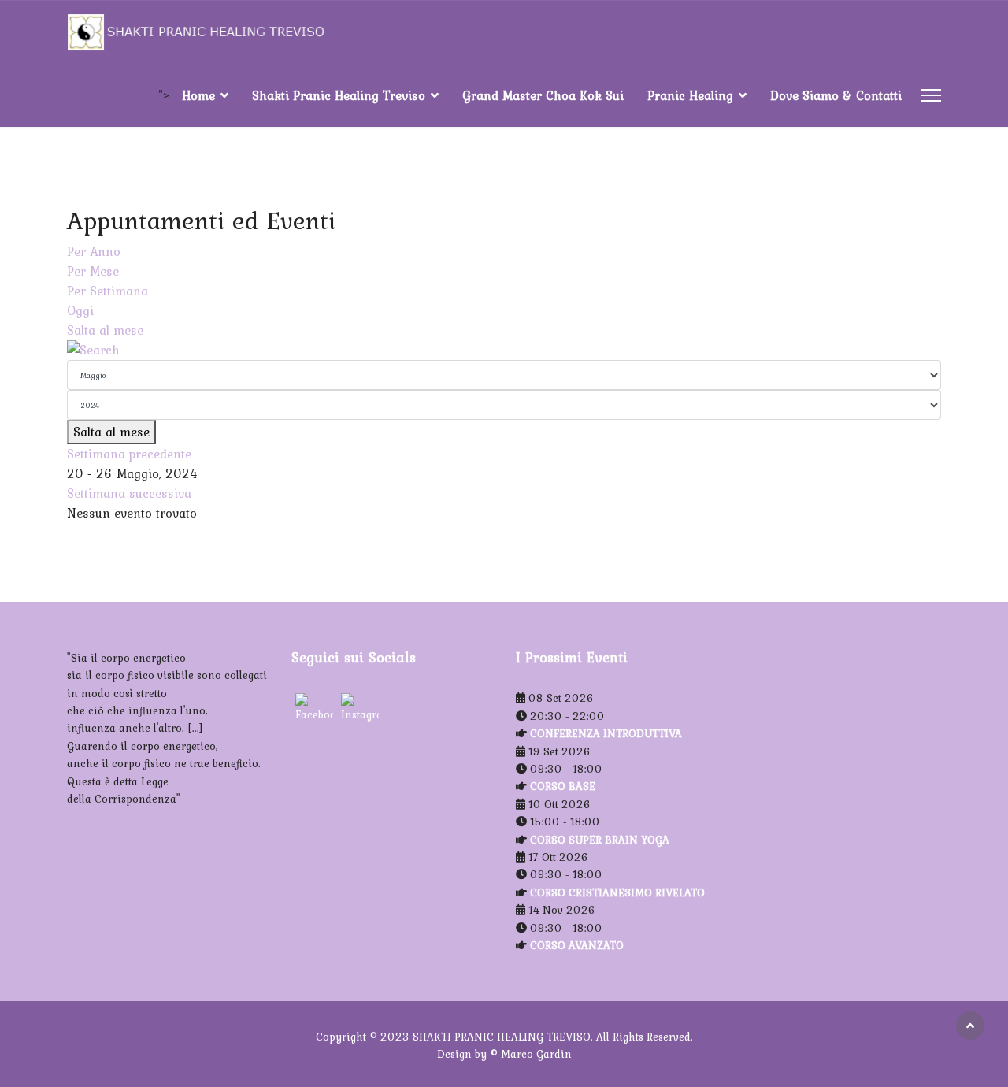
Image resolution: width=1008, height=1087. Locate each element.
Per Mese (93, 271)
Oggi (80, 310)
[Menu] (931, 95)
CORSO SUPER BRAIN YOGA (599, 840)
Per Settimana (107, 290)
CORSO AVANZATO (577, 945)
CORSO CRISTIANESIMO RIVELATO (617, 892)
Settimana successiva (129, 493)
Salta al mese (105, 330)
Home (198, 95)
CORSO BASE (562, 786)
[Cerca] (504, 350)
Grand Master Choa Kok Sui (543, 95)
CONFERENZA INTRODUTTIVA (606, 733)
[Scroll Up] (970, 1025)
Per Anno (93, 251)
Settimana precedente (129, 453)
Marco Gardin (536, 1054)
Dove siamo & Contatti (836, 95)
